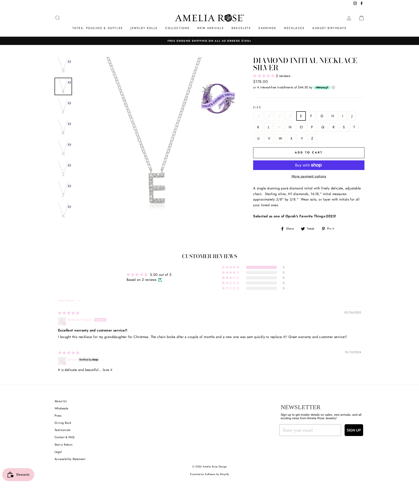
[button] (264, 75)
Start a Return (64, 444)
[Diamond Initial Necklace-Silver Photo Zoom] (157, 138)
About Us (61, 401)
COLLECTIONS (177, 28)
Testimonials (62, 430)
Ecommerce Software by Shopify (209, 474)
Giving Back (63, 423)
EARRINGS (267, 28)
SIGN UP (354, 430)
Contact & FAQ (64, 437)
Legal (58, 452)
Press (58, 415)
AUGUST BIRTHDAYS (329, 28)
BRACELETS (241, 28)
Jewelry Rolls (144, 28)
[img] (68, 313)
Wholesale (61, 408)
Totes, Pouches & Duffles (97, 28)
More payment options (309, 176)
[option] (157, 138)
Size (257, 107)
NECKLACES (294, 28)
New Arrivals (210, 28)
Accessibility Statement (70, 459)
